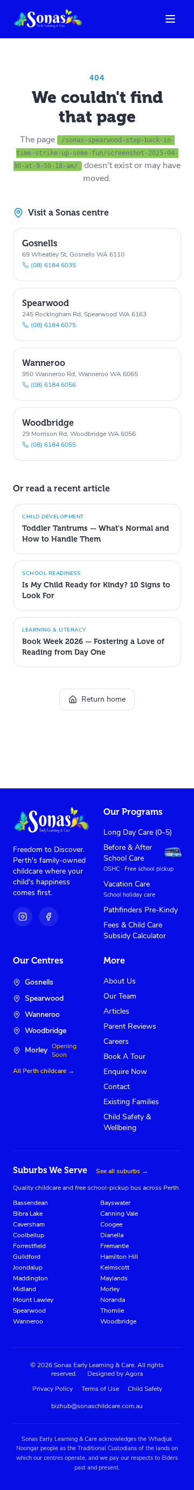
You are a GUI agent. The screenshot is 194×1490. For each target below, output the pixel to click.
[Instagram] (22, 916)
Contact (116, 1087)
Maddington (30, 1278)
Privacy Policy (52, 1388)
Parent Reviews (129, 1026)
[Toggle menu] (170, 19)
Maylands (114, 1278)
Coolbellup (28, 1235)
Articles (116, 1011)
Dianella (111, 1235)
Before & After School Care (127, 852)
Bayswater (115, 1202)
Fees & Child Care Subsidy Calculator (134, 930)
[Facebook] (48, 916)
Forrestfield (29, 1246)
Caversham (29, 1224)
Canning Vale (119, 1213)
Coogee (111, 1224)
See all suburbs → (122, 1171)
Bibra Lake (28, 1213)
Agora (134, 1373)
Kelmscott (114, 1267)
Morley (110, 1289)
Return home (103, 699)
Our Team (119, 996)
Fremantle (114, 1246)
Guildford (26, 1256)
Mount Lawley (33, 1299)
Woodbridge (118, 1321)
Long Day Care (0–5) (137, 832)
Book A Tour (124, 1056)
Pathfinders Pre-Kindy (140, 910)
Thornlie (112, 1310)
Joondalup (28, 1267)
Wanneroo (28, 1321)
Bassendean (30, 1202)
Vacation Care (126, 884)
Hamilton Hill (119, 1256)
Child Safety (145, 1388)
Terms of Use (100, 1388)
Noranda (112, 1299)
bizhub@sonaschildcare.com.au (97, 1406)
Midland (24, 1289)
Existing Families (131, 1102)
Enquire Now (125, 1071)
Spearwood (29, 1310)
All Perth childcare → (43, 1070)
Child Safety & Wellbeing (127, 1122)
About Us (119, 981)
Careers (116, 1041)
